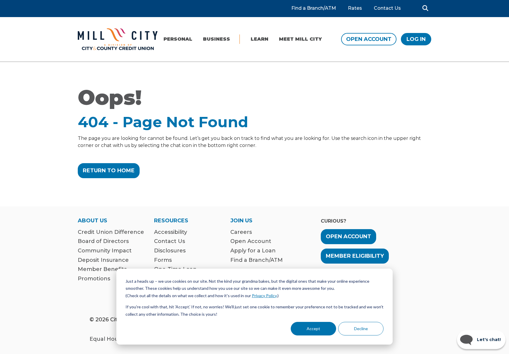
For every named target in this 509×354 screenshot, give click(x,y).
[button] (425, 8)
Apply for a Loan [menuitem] (253, 251)
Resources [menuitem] (171, 221)
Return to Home (109, 170)
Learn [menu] (259, 39)
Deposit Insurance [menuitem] (103, 260)
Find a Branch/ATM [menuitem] (256, 260)
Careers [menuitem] (241, 232)
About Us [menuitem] (92, 221)
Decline (361, 328)
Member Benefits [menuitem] (102, 269)
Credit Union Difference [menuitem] (111, 232)
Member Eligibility (355, 256)
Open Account (368, 39)
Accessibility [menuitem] (170, 232)
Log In (416, 39)
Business (216, 39)
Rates (355, 8)
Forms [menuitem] (163, 260)
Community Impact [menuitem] (105, 251)
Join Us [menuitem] (241, 221)
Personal (177, 39)
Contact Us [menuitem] (169, 241)
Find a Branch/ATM (313, 8)
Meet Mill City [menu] (300, 39)
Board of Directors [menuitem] (103, 241)
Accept (313, 328)
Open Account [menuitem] (250, 241)
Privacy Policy (264, 295)
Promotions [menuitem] (94, 279)
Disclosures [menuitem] (170, 251)
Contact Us (387, 8)
